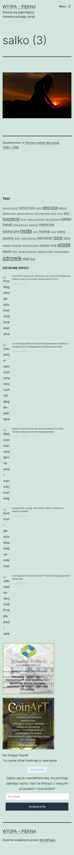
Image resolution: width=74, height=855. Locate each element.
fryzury (60, 213)
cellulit (39, 208)
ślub (32, 259)
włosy (14, 251)
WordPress (47, 840)
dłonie (53, 213)
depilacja (63, 208)
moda (26, 230)
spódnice (7, 245)
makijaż (65, 219)
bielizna (24, 207)
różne (57, 237)
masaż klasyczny (20, 225)
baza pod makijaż (10, 208)
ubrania (44, 245)
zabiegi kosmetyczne (27, 251)
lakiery (24, 219)
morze (35, 232)
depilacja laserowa (25, 213)
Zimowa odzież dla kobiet (42, 142)
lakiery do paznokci (35, 219)
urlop (53, 245)
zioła (25, 259)
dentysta (50, 207)
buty (32, 207)
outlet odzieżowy (28, 238)
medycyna (33, 225)
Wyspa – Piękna (19, 831)
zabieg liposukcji (61, 251)
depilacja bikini (9, 213)
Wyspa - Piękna (19, 6)
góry (67, 213)
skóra (66, 238)
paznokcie (44, 238)
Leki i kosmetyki (52, 219)
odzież (53, 232)
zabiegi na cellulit (45, 251)
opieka (17, 238)
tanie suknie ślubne (30, 245)
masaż (7, 224)
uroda (63, 244)
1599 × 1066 (11, 147)
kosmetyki (11, 219)
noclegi (44, 231)
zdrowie (12, 258)
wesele (7, 251)
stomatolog (16, 245)
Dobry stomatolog (42, 213)
